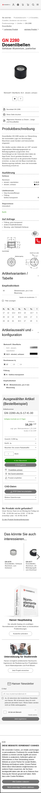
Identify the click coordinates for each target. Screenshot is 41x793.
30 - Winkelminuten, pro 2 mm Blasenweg (17, 386)
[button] (13, 4)
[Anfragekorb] (22, 4)
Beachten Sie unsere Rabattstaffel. (17, 447)
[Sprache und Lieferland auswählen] (18, 4)
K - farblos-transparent (15, 375)
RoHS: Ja (8, 443)
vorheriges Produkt (11, 29)
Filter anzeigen (10, 301)
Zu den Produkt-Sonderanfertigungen (15, 519)
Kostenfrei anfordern (20, 634)
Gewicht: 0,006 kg (11, 439)
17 (7, 364)
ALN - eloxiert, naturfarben (11, 349)
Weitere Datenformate (12, 497)
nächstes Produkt (30, 29)
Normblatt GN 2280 (13, 109)
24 (21, 364)
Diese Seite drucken (13, 114)
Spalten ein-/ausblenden (27, 297)
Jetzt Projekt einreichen (20, 670)
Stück (16, 454)
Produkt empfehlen (15, 478)
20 (14, 364)
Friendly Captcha (32, 714)
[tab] (15, 98)
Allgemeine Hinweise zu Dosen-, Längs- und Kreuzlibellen (20, 121)
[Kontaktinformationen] (38, 241)
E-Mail (4, 689)
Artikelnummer (8, 409)
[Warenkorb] (28, 4)
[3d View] (35, 233)
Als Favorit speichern (15, 474)
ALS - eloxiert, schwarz (15, 354)
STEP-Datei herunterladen (22, 491)
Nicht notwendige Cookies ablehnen (20, 787)
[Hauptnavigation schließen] (37, 4)
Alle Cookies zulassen (20, 782)
